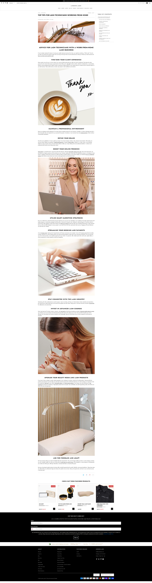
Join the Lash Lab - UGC (61, 568)
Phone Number (34, 526)
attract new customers (65, 223)
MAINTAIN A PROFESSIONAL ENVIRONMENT (103, 22)
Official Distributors (41, 570)
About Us (39, 551)
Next (93, 12)
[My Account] (145, 3)
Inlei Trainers (40, 568)
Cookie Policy (59, 556)
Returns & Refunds (60, 560)
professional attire (84, 133)
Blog (38, 556)
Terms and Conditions (60, 562)
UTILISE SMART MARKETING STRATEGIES (103, 28)
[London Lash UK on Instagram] (3, 3)
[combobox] (33, 529)
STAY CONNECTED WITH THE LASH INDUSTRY (104, 33)
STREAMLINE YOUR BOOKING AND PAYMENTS (104, 31)
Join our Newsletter (60, 566)
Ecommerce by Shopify (53, 578)
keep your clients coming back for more (45, 56)
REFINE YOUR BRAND (102, 24)
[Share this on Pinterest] (90, 475)
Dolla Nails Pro (79, 556)
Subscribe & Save (60, 570)
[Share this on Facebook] (86, 475)
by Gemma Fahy (40, 19)
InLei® (78, 551)
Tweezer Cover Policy (60, 558)
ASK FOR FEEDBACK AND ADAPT (104, 41)
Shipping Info (59, 551)
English (11, 3)
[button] (59, 8)
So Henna (78, 553)
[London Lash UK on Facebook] (1, 3)
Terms (112, 533)
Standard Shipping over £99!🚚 (76, 0)
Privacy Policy (107, 533)
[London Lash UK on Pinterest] (5, 3)
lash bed (46, 383)
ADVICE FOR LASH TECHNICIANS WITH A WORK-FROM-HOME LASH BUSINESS (104, 17)
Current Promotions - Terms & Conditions (63, 564)
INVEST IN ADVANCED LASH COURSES (103, 36)
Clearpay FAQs (40, 564)
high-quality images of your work (75, 151)
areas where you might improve (67, 462)
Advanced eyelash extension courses (87, 311)
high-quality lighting (58, 383)
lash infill (68, 64)
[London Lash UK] (76, 6)
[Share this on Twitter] (83, 475)
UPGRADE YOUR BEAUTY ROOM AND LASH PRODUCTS (104, 39)
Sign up (76, 537)
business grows (44, 233)
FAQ (38, 560)
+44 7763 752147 (102, 553)
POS (47, 578)
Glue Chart (40, 558)
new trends (63, 311)
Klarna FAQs (40, 562)
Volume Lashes (71, 142)
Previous (89, 12)
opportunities (91, 303)
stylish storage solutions (69, 383)
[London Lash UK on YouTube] (7, 3)
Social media (40, 151)
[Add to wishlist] (39, 486)
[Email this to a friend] (93, 475)
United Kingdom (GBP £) (22, 3)
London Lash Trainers (41, 566)
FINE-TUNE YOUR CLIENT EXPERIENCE (104, 19)
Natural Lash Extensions (58, 142)
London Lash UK (43, 578)
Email (32, 520)
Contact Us (39, 553)
